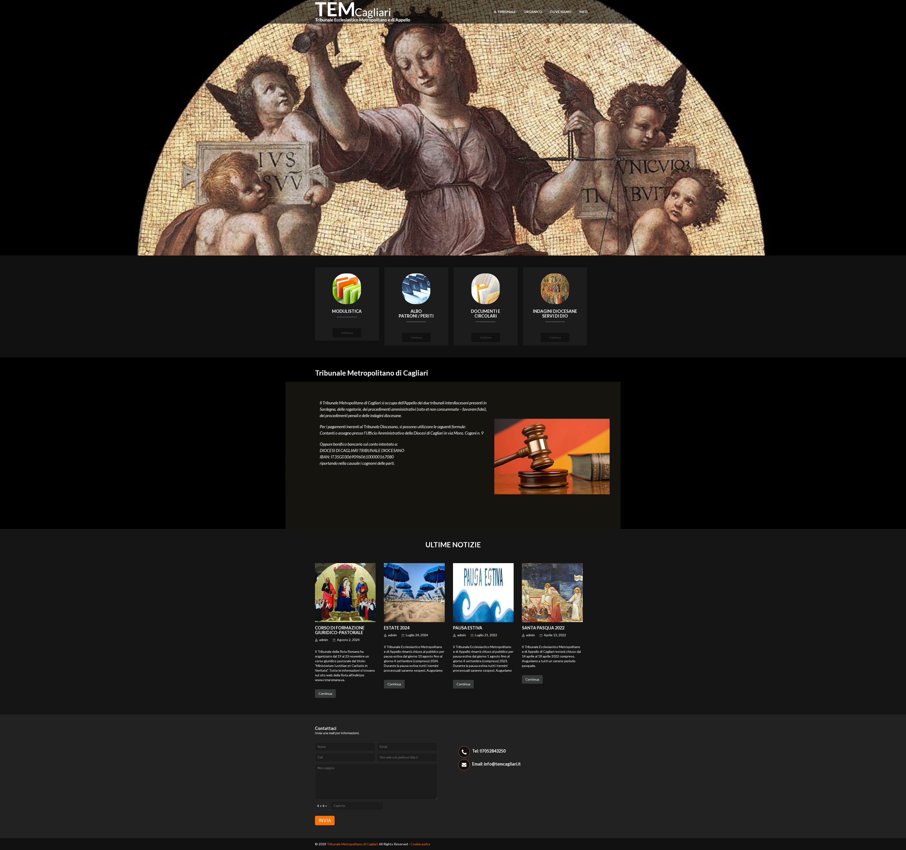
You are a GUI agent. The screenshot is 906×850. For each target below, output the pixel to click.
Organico (533, 12)
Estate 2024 (396, 627)
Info (583, 12)
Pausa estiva (467, 627)
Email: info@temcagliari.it (496, 763)
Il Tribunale (505, 12)
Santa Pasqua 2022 (543, 627)
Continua (347, 333)
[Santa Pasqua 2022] (552, 621)
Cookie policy (420, 844)
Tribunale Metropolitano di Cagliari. (353, 844)
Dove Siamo (560, 12)
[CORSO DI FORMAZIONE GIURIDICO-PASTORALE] (345, 621)
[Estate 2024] (414, 621)
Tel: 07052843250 (489, 751)
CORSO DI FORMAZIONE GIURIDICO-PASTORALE (340, 630)
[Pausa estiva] (483, 621)
